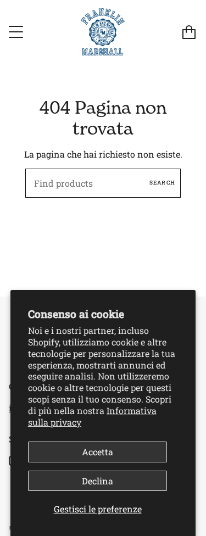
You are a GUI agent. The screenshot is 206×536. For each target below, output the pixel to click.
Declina (97, 481)
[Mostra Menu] (17, 32)
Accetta (97, 451)
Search (162, 182)
